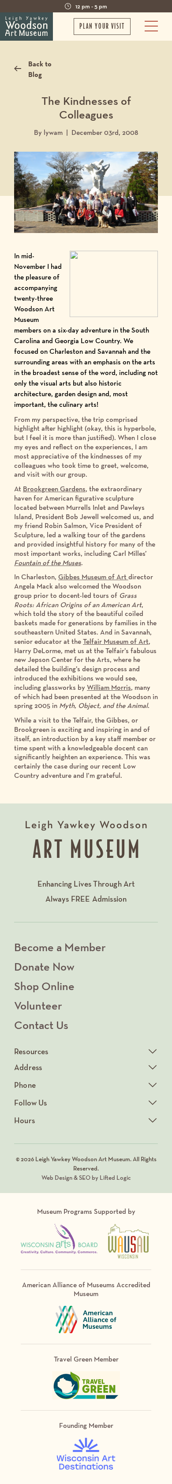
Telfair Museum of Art (116, 641)
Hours (24, 1120)
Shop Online (44, 986)
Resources (31, 1051)
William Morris (109, 687)
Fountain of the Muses (47, 562)
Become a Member (60, 947)
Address (28, 1067)
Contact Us (41, 1024)
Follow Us (30, 1103)
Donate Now (44, 966)
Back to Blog (40, 69)
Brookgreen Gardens (54, 488)
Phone (25, 1085)
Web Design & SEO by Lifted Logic (86, 1178)
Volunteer (38, 1005)
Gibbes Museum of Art (93, 576)
